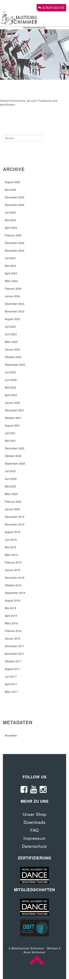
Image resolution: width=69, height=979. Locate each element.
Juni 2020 (11, 479)
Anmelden (11, 735)
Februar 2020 (13, 501)
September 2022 (15, 364)
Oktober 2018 (13, 585)
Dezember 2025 (14, 197)
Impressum (34, 838)
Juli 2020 (10, 471)
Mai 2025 (10, 220)
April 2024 (11, 273)
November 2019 (14, 524)
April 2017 (11, 684)
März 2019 (11, 555)
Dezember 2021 (14, 410)
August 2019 (12, 532)
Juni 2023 (11, 334)
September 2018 (15, 593)
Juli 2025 (10, 212)
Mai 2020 (10, 486)
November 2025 (14, 205)
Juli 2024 (10, 258)
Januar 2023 (12, 349)
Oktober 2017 (13, 661)
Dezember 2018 (14, 577)
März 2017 (11, 692)
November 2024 (14, 250)
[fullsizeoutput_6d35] (34, 54)
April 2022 (11, 395)
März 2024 (11, 281)
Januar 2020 (12, 509)
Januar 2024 (12, 296)
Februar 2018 (13, 631)
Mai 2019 (10, 547)
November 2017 (14, 654)
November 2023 (14, 311)
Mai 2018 (10, 608)
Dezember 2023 (14, 304)
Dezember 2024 (14, 243)
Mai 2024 (10, 266)
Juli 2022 (10, 372)
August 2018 (12, 600)
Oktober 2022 (13, 357)
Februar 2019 (13, 562)
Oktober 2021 (13, 418)
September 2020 (15, 463)
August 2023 (12, 319)
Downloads (35, 822)
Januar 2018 (12, 638)
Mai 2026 (10, 190)
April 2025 (11, 228)
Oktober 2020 (13, 456)
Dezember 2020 (14, 448)
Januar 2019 (12, 570)
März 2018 (11, 623)
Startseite (53, 8)
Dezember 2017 (14, 646)
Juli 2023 (10, 326)
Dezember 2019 (14, 517)
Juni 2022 (11, 380)
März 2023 (11, 342)
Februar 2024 (13, 288)
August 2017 (12, 669)
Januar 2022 (12, 402)
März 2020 (11, 494)
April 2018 (11, 615)
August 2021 (12, 425)
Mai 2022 (10, 387)
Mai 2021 (10, 441)
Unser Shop (34, 814)
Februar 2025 (13, 235)
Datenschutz (34, 846)
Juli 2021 (10, 433)
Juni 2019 (11, 539)
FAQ (34, 830)
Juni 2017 (11, 676)
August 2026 (12, 182)
